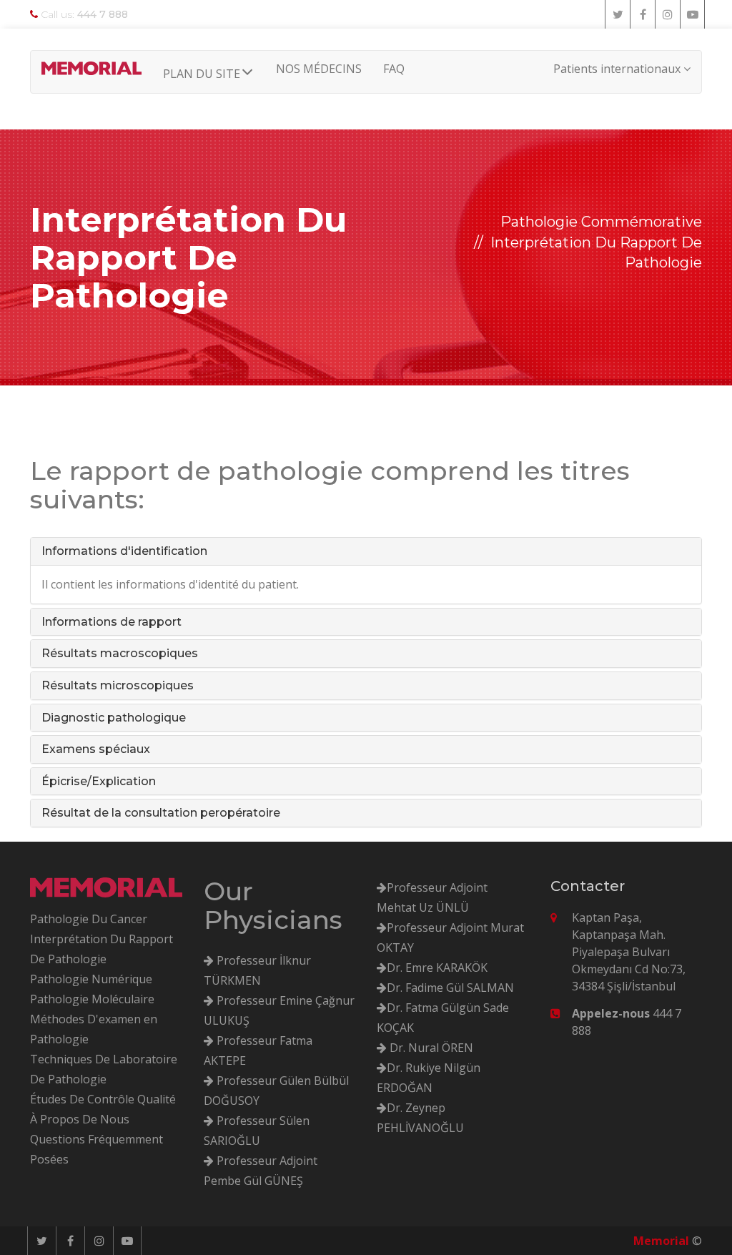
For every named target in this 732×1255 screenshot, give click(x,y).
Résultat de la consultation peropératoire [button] (160, 813)
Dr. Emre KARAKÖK (437, 967)
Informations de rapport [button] (111, 622)
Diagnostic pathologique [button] (113, 717)
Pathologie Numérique (91, 979)
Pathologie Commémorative (601, 221)
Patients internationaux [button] (618, 69)
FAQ (394, 69)
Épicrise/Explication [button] (98, 781)
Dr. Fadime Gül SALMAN (450, 987)
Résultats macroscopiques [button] (119, 653)
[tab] (366, 551)
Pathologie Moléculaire (92, 999)
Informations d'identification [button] (124, 551)
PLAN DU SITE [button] (201, 74)
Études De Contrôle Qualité (103, 1099)
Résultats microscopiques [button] (117, 685)
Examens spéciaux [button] (95, 749)
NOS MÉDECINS (319, 69)
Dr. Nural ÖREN (430, 1047)
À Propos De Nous (79, 1119)
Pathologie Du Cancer (88, 919)
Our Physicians (273, 905)
